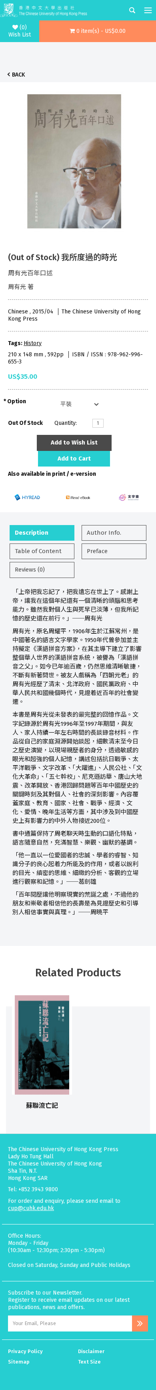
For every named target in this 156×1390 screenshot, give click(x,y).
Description (31, 532)
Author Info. (104, 532)
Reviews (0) (30, 569)
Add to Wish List (74, 442)
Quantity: (65, 423)
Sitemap (19, 1362)
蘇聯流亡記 (42, 1105)
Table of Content (38, 551)
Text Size (89, 1362)
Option (16, 401)
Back (18, 74)
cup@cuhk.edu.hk (31, 1208)
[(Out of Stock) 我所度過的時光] (74, 159)
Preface (97, 551)
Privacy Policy (25, 1351)
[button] (97, 31)
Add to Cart (74, 458)
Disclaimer (91, 1351)
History (33, 343)
